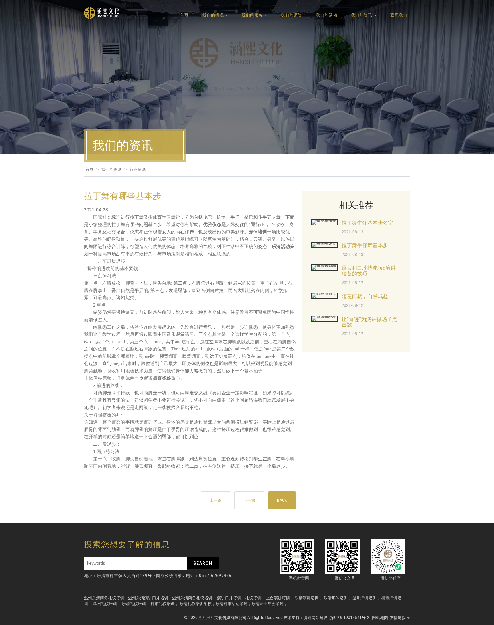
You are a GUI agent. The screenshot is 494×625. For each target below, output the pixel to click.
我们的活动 (326, 15)
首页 (184, 15)
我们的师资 (291, 15)
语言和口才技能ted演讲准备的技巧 (369, 271)
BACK (282, 500)
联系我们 (398, 15)
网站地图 (380, 617)
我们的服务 (253, 15)
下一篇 (249, 500)
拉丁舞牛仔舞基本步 (365, 245)
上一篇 (216, 500)
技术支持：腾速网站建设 (306, 617)
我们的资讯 (362, 15)
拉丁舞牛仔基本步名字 (367, 223)
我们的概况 (213, 15)
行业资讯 (138, 169)
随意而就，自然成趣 (365, 296)
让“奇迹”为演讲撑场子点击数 (369, 322)
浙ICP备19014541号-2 (349, 617)
